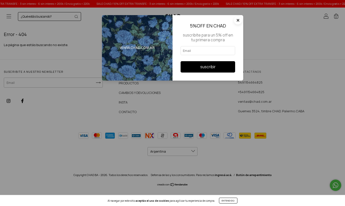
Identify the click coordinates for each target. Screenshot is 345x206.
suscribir (208, 67)
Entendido (228, 200)
